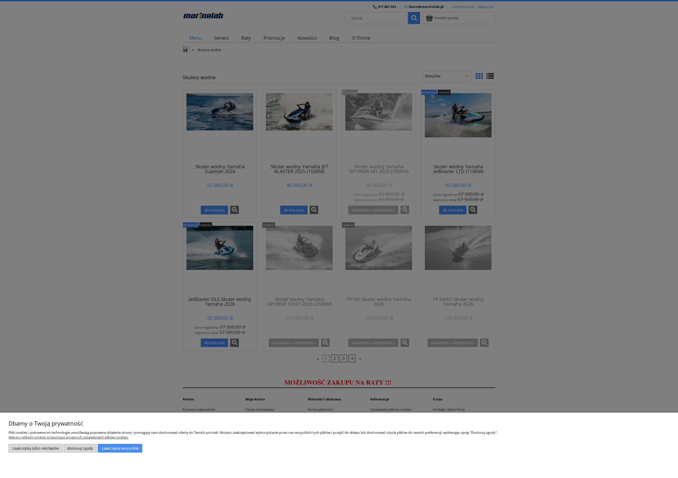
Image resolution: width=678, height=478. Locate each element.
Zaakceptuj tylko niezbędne (35, 448)
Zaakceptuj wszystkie (120, 448)
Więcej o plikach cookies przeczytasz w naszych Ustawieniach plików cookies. (68, 437)
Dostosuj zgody (80, 448)
